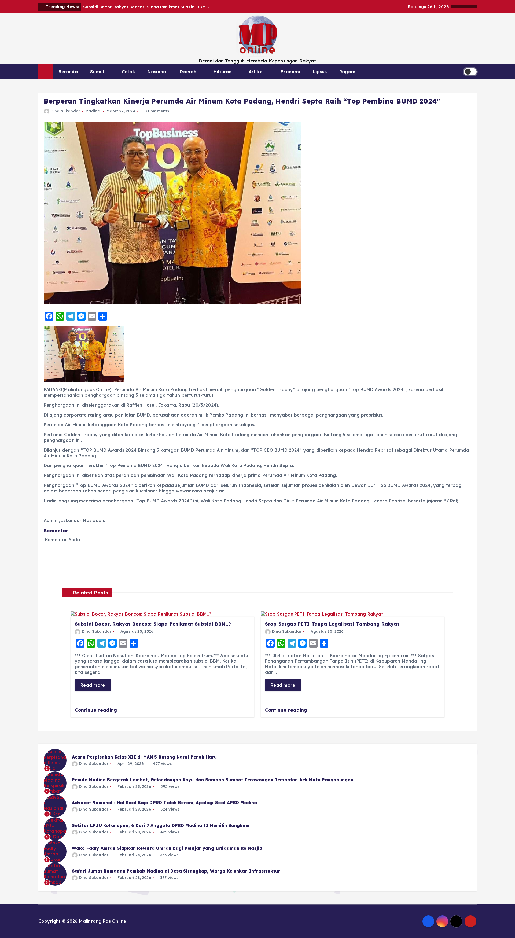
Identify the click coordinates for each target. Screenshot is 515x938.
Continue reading (97, 710)
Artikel (256, 71)
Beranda (68, 71)
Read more (92, 685)
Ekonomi (290, 71)
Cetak (128, 71)
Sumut (97, 71)
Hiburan (222, 71)
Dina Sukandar (65, 111)
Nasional (157, 71)
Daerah (188, 71)
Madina (92, 111)
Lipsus (320, 71)
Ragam (347, 71)
